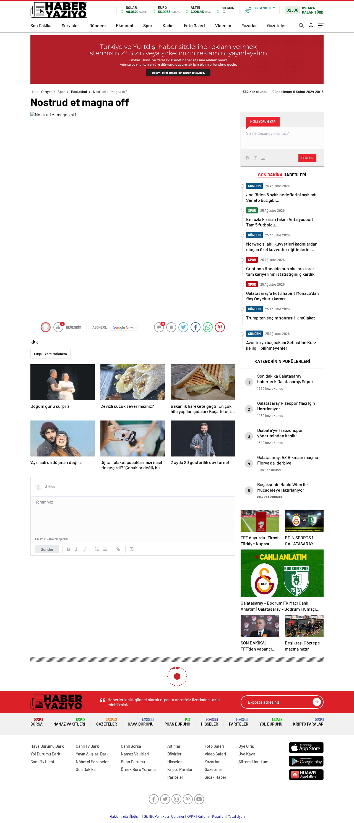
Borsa (36, 722)
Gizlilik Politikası (156, 816)
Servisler (70, 25)
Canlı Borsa (131, 746)
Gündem (97, 25)
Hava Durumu (140, 722)
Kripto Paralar (308, 722)
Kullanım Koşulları (212, 816)
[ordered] (97, 549)
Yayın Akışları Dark (92, 753)
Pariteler (238, 722)
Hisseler (209, 722)
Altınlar (174, 746)
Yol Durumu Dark (45, 753)
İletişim (136, 816)
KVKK (191, 816)
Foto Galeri (194, 25)
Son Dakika (40, 25)
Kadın (168, 25)
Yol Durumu (270, 722)
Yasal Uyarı (236, 816)
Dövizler (174, 753)
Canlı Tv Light (42, 761)
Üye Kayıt (246, 753)
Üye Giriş (246, 746)
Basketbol (79, 91)
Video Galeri (215, 753)
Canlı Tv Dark (87, 746)
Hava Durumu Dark (47, 746)
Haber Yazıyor (41, 91)
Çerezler (177, 816)
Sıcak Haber (216, 777)
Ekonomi (124, 25)
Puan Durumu (177, 722)
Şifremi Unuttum (253, 761)
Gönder (47, 549)
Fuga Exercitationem (50, 354)
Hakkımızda (119, 816)
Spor (147, 25)
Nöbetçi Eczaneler (92, 761)
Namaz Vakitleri (69, 722)
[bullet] (105, 549)
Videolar (223, 25)
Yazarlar (249, 25)
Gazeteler (276, 25)
